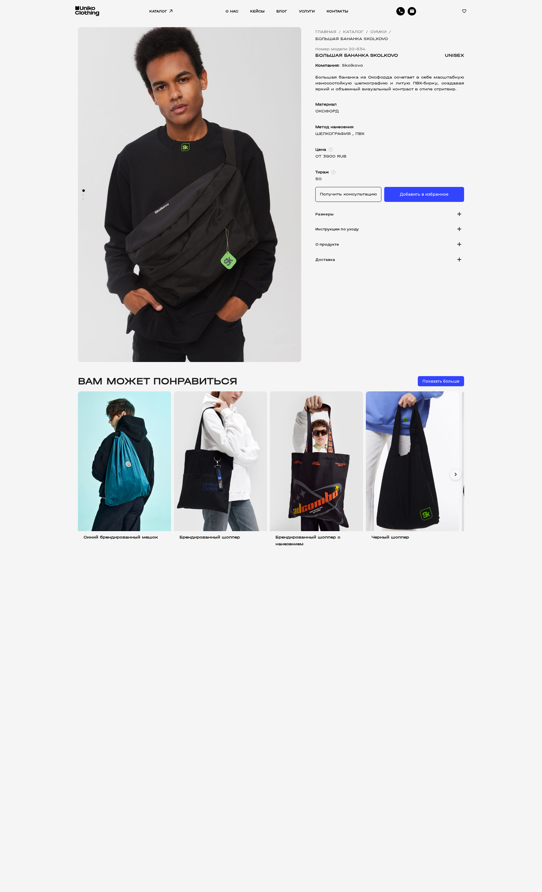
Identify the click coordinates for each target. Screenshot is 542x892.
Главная (325, 31)
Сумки (378, 31)
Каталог (353, 31)
